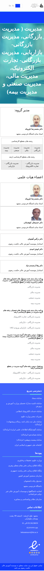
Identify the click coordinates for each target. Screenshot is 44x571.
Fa (13, 6)
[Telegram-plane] (25, 536)
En (10, 6)
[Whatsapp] (22, 536)
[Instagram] (19, 536)
